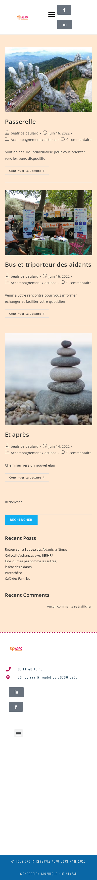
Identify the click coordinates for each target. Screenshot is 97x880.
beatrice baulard (25, 133)
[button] (51, 14)
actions (50, 139)
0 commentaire (79, 139)
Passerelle (20, 121)
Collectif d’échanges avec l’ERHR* (29, 555)
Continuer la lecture (29, 170)
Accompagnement (26, 139)
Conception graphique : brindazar (48, 874)
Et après (17, 434)
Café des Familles (17, 578)
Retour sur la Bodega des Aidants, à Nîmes (36, 549)
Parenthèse (13, 573)
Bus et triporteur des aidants (48, 264)
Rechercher (13, 502)
